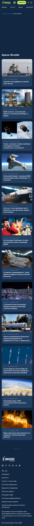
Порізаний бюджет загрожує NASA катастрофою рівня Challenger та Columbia (17, 178)
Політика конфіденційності (11, 498)
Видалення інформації (10, 488)
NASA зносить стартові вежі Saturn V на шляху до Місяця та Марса (15, 113)
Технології (29, 7)
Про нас (4, 471)
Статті (12, 7)
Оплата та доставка (9, 481)
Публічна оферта (8, 491)
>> (19, 449)
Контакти (5, 477)
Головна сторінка (7, 13)
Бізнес (5, 109)
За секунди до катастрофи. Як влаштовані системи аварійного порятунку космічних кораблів (16, 370)
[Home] (6, 2)
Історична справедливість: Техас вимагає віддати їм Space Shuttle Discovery (16, 274)
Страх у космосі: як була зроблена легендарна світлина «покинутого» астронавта (16, 146)
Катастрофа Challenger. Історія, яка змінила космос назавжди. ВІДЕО (15, 242)
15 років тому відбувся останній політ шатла (15, 82)
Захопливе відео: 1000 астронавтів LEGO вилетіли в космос (14, 403)
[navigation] (28, 2)
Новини (4, 7)
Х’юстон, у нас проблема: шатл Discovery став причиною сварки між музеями (16, 210)
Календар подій (7, 495)
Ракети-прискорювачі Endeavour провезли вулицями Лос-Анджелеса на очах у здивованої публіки (16, 339)
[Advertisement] (17, 35)
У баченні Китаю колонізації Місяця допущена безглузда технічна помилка (14, 306)
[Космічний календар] (14, 2)
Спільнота (21, 2)
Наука (20, 7)
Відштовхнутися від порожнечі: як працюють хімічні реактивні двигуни (16, 435)
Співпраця (5, 474)
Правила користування (10, 501)
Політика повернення (9, 484)
